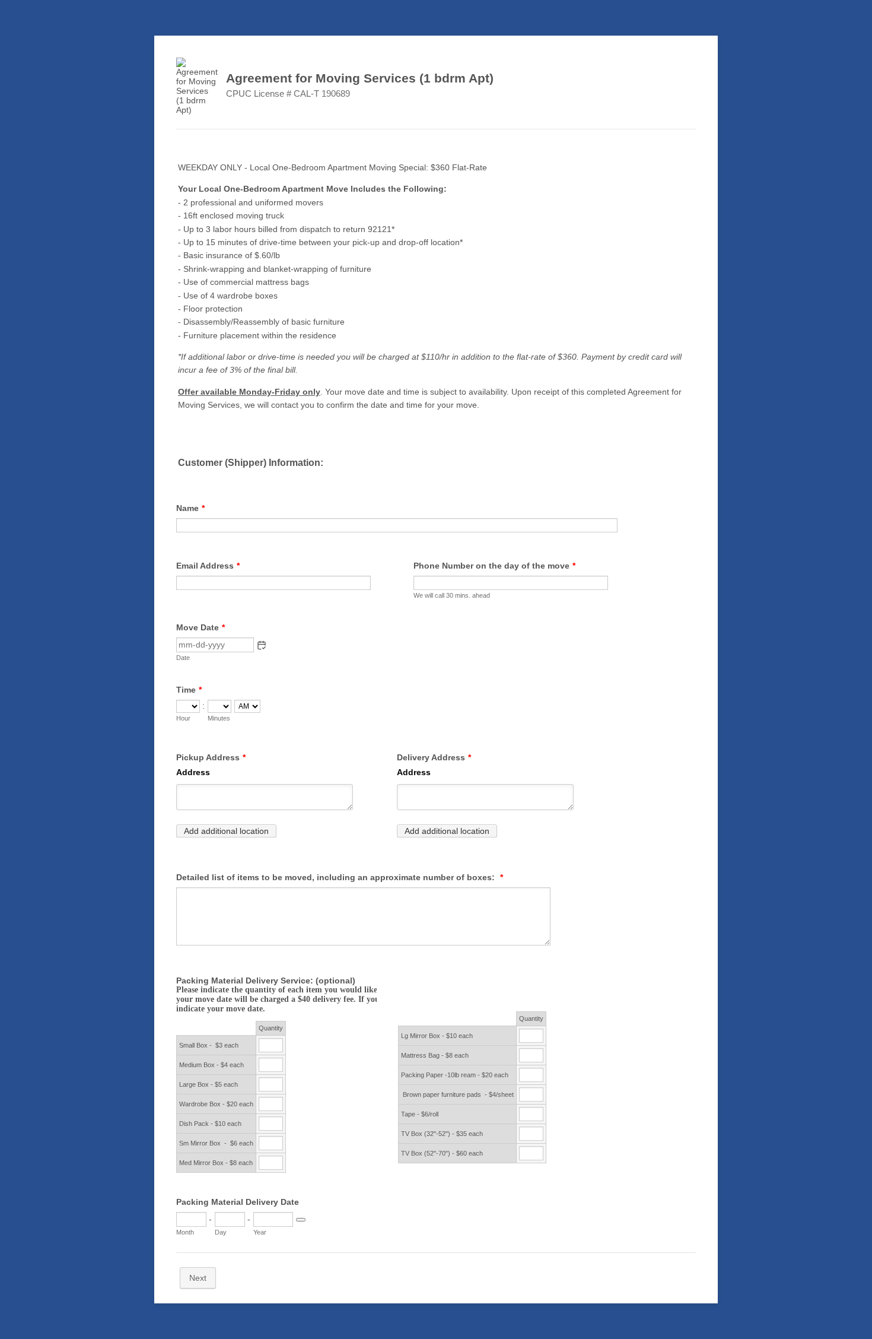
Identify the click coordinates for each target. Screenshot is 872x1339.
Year (259, 1232)
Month (185, 1232)
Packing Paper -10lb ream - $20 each (454, 1074)
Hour (183, 718)
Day (221, 1232)
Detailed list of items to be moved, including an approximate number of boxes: (339, 877)
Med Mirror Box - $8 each (216, 1162)
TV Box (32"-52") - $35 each (442, 1133)
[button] (261, 645)
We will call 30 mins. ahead (451, 595)
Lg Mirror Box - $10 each (438, 1035)
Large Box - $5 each (208, 1084)
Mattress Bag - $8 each (435, 1055)
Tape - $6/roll (419, 1114)
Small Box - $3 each (208, 1045)
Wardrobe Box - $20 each (216, 1104)
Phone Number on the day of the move (494, 565)
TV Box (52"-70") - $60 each (442, 1153)
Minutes (219, 718)
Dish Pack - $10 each (210, 1123)
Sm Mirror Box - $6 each (216, 1143)
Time (189, 689)
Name (190, 508)
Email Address (208, 565)
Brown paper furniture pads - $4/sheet (457, 1094)
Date (183, 657)
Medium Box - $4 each (211, 1064)
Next (197, 1278)
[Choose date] (300, 1219)
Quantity (271, 1028)
